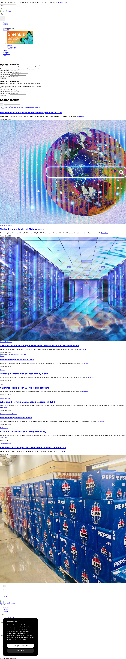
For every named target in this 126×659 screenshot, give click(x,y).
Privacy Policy (21, 639)
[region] (20, 637)
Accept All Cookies (21, 646)
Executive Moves (11, 414)
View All (6, 30)
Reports (37, 107)
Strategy (7, 398)
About (5, 55)
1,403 (5, 596)
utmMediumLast (5, 74)
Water (10, 225)
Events (5, 25)
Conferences (11, 107)
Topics (5, 23)
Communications (5, 444)
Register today (62, 2)
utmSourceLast (5, 76)
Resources (19, 107)
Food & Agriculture (6, 342)
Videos (25, 107)
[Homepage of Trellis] (2, 601)
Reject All (20, 651)
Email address (5, 70)
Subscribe (3, 78)
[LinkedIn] (1, 648)
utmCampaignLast (6, 72)
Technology (4, 225)
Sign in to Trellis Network (8, 603)
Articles (4, 107)
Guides (2, 109)
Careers (2, 370)
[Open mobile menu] (2, 18)
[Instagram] (3, 648)
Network (6, 52)
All (1, 107)
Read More (81, 116)
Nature (2, 384)
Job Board (6, 54)
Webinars (6, 50)
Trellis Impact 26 (8, 617)
